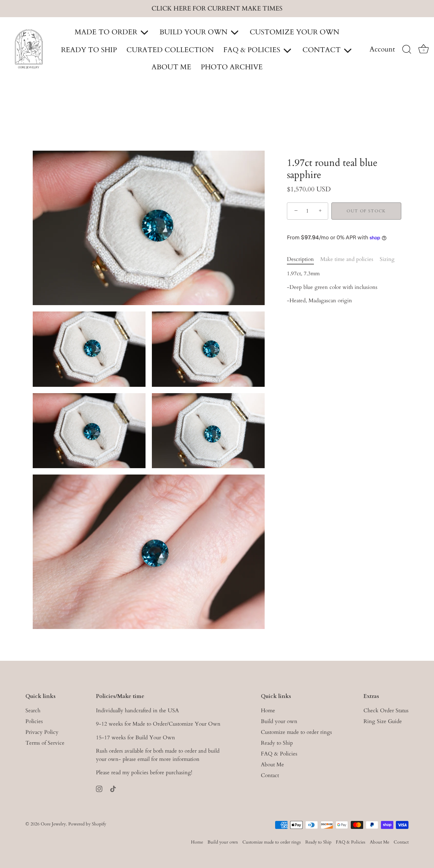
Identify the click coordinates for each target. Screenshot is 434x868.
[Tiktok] (113, 788)
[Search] (407, 50)
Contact (270, 775)
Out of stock (366, 211)
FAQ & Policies (279, 753)
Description (300, 259)
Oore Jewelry (53, 824)
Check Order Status (386, 710)
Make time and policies (346, 259)
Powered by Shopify (87, 824)
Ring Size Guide (382, 721)
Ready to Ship (277, 743)
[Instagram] (99, 788)
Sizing (387, 259)
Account (382, 49)
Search (32, 710)
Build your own (279, 721)
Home (268, 710)
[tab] (303, 259)
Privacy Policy (41, 732)
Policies (34, 721)
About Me (272, 764)
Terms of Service (44, 743)
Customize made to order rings (296, 732)
